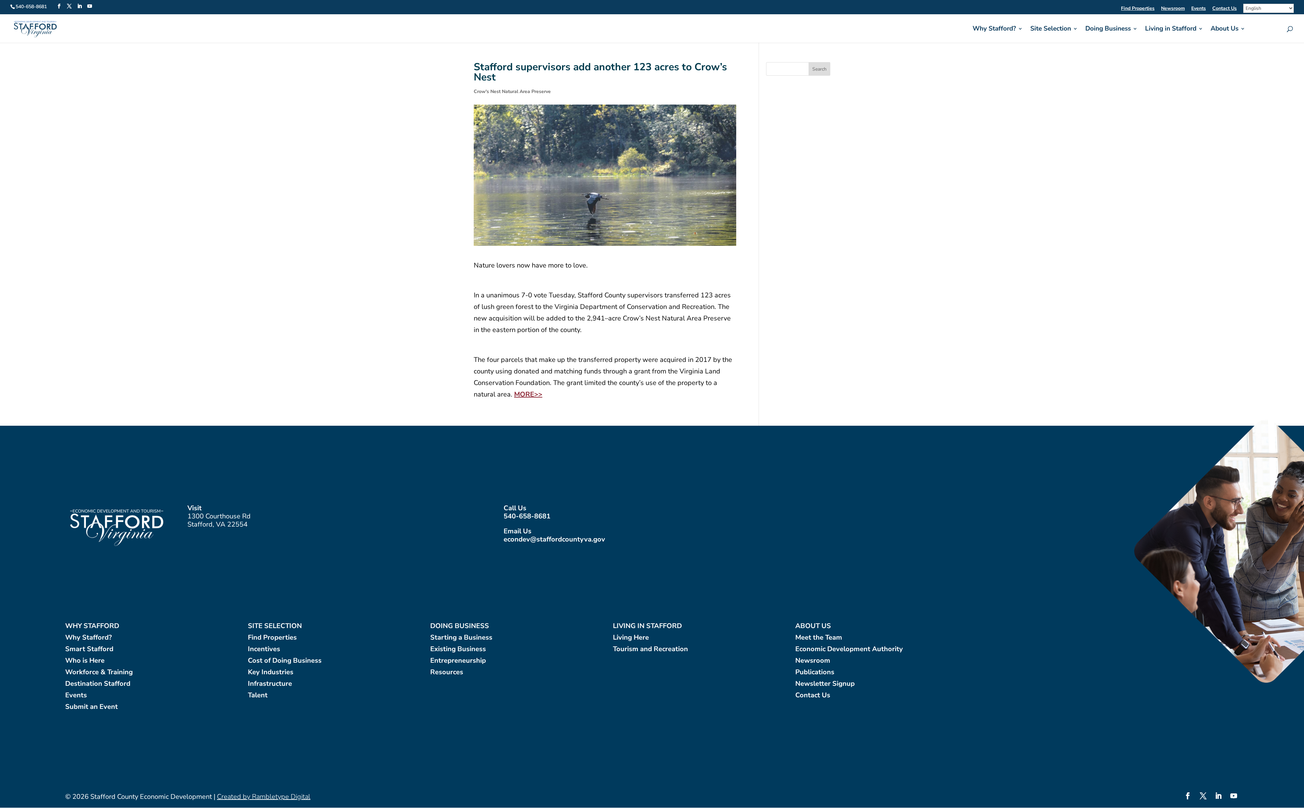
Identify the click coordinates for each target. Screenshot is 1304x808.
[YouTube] (89, 6)
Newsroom (1173, 9)
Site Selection (1050, 29)
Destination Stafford (97, 684)
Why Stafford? (994, 29)
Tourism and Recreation (650, 649)
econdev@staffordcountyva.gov (554, 539)
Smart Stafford (89, 649)
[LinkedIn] (79, 6)
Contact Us (1224, 9)
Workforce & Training (99, 672)
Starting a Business (461, 637)
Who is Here (85, 661)
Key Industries (270, 672)
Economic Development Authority (849, 649)
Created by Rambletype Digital (263, 796)
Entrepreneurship (458, 661)
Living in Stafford (1170, 29)
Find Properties (1138, 9)
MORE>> (528, 394)
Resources (446, 672)
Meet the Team (818, 637)
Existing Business (458, 649)
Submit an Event (91, 707)
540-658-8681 (527, 516)
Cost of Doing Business (285, 661)
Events (1198, 9)
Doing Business (1108, 29)
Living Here (631, 637)
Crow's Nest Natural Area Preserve (512, 91)
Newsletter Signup (825, 684)
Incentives (264, 649)
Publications (814, 672)
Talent (258, 695)
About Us (1224, 29)
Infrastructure (270, 684)
